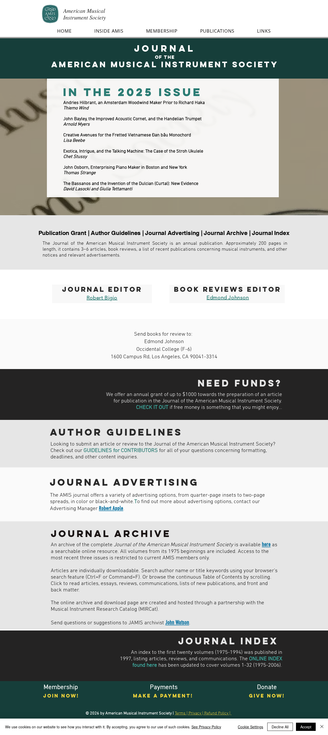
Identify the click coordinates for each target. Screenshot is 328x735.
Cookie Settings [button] (250, 726)
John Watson (177, 622)
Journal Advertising (172, 232)
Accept (305, 726)
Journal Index (270, 232)
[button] (109, 30)
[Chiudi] (322, 727)
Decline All (280, 726)
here (266, 544)
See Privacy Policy (206, 726)
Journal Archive (226, 232)
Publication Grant (62, 232)
